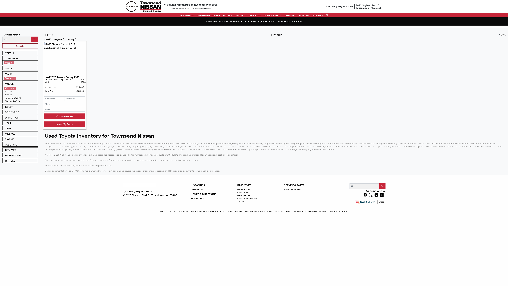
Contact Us (165, 234)
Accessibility (181, 234)
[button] (187, 15)
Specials (241, 224)
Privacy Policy (199, 234)
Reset (19, 68)
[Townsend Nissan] (143, 6)
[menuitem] (21, 85)
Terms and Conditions (278, 234)
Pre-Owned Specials (247, 221)
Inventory (244, 208)
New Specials (243, 218)
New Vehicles (243, 212)
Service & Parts (294, 208)
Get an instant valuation (163, 41)
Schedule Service (292, 212)
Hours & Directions (203, 217)
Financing (197, 221)
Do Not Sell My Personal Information (243, 234)
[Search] (34, 62)
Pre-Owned (243, 215)
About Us (197, 212)
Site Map (215, 234)
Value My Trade (65, 147)
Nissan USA (198, 208)
